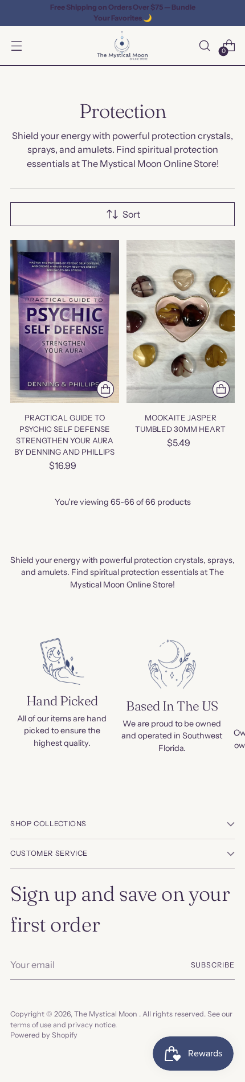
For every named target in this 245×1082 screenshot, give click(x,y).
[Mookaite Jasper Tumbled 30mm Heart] (180, 321)
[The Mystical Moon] (122, 45)
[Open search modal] (204, 46)
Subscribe (213, 965)
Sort (131, 214)
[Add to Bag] (105, 389)
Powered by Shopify (43, 1035)
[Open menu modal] (16, 46)
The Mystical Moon (106, 1014)
